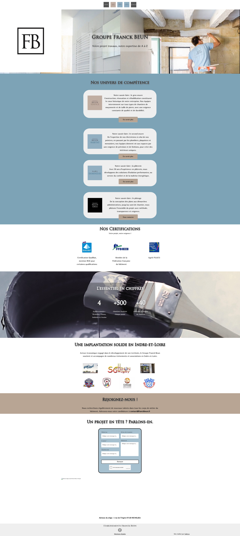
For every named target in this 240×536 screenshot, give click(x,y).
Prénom (104, 432)
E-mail (103, 441)
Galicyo (187, 534)
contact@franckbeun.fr (140, 411)
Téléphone (105, 450)
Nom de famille (126, 432)
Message (124, 440)
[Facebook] (120, 530)
